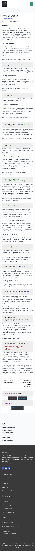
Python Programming (13, 21)
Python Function (9, 432)
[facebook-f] (3, 468)
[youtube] (6, 468)
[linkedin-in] (9, 468)
